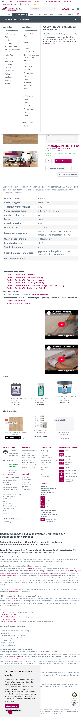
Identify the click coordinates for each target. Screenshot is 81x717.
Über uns (43, 472)
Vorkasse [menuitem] (68, 467)
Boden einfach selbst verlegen (10, 481)
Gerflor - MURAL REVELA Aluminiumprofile (40, 431)
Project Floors (10, 71)
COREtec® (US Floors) (29, 35)
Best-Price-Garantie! (9, 4)
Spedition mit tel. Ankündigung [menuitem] (51, 520)
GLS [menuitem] (47, 503)
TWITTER (26, 482)
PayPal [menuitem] (67, 450)
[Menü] (78, 692)
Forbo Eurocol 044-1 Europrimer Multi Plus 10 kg (16, 399)
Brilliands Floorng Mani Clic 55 (11, 622)
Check (26, 39)
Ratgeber (43, 465)
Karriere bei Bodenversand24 (46, 457)
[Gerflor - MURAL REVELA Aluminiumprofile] (40, 422)
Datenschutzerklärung (10, 508)
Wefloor (8, 80)
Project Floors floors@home (44, 573)
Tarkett (7, 74)
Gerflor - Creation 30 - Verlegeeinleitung (24, 277)
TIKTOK (25, 487)
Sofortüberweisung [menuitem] (65, 456)
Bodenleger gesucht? (10, 487)
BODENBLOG (28, 480)
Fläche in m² (50, 135)
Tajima (26, 76)
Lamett (7, 58)
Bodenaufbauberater (24, 2)
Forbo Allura (20, 573)
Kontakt (5, 501)
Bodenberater (7, 485)
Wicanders (28, 86)
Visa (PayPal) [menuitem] (69, 459)
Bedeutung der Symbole (11, 478)
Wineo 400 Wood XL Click (9, 617)
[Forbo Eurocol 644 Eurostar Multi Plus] (65, 387)
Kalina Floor (9, 55)
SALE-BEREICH (38, 2)
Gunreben (9, 43)
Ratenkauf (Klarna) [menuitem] (71, 474)
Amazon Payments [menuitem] (71, 477)
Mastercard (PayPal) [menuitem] (68, 463)
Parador (8, 68)
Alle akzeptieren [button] (11, 706)
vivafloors (8, 77)
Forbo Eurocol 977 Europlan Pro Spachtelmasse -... (40, 399)
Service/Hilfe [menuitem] (25, 4)
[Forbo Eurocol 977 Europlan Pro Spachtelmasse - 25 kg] (40, 389)
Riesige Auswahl (28, 462)
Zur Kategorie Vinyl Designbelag (17, 19)
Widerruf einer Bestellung (9, 518)
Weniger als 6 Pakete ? (67, 174)
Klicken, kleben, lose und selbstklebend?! (48, 461)
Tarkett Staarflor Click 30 (9, 619)
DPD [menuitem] (47, 500)
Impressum (6, 513)
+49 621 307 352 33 (11, 460)
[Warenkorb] (78, 9)
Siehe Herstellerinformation (42, 294)
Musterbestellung (57, 168)
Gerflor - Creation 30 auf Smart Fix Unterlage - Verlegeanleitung (35, 285)
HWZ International (12, 46)
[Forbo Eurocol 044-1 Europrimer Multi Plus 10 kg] (16, 389)
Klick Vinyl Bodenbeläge (10, 598)
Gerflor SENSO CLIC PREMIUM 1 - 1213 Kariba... (16, 434)
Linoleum (44, 652)
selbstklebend (27, 122)
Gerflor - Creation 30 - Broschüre (21, 274)
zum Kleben (7, 27)
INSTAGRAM (27, 484)
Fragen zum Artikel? (15, 300)
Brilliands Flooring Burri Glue (9, 575)
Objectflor (8, 64)
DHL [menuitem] (47, 497)
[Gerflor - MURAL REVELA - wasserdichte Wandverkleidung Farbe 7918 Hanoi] (65, 424)
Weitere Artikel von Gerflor (18, 303)
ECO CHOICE (7, 2)
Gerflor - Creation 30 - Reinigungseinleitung (26, 280)
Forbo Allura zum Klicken (9, 614)
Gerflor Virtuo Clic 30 (8, 612)
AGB (4, 511)
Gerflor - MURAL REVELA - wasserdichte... (65, 434)
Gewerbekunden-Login (10, 489)
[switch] (74, 704)
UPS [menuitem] (47, 506)
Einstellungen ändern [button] (13, 710)
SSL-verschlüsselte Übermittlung (29, 459)
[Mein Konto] (73, 9)
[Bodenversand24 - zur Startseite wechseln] (12, 9)
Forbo (7, 37)
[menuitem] (7, 1)
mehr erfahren (50, 43)
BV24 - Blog (44, 451)
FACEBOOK (27, 477)
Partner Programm (9, 496)
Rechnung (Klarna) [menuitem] (71, 471)
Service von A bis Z (29, 465)
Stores (42, 469)
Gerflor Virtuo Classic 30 (8, 573)
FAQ (41, 453)
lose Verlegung (27, 96)
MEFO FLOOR (10, 61)
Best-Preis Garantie (9, 499)
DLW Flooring (10, 34)
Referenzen (44, 467)
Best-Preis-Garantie (29, 455)
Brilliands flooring (11, 31)
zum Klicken (27, 27)
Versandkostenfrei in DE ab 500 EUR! (60, 2)
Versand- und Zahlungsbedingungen (10, 505)
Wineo (7, 83)
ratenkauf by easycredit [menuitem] (69, 481)
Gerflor (7, 40)
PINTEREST (27, 489)
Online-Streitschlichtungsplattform (12, 493)
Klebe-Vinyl (73, 571)
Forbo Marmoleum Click (16, 656)
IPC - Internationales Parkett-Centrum (12, 51)
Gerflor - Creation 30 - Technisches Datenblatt (27, 288)
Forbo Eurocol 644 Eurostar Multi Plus (65, 397)
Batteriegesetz (45, 477)
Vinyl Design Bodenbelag (33, 568)
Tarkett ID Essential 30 (61, 573)
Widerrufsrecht (45, 474)
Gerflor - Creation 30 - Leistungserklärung (25, 282)
